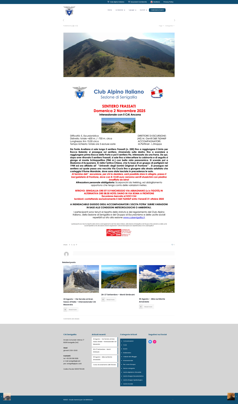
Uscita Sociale (128, 384)
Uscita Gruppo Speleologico (133, 380)
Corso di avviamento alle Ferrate (104, 365)
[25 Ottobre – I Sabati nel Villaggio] (5, 396)
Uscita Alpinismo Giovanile (132, 372)
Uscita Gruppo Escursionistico (133, 376)
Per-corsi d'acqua (129, 364)
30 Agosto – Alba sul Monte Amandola (102, 358)
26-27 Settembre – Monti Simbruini (118, 294)
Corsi (125, 345)
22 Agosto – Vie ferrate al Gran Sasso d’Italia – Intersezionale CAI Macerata (79, 302)
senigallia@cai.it (74, 361)
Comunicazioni (128, 341)
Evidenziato (127, 353)
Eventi (125, 349)
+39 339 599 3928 (72, 358)
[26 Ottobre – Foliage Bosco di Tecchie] (232, 396)
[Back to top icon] (173, 399)
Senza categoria (129, 368)
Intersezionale (128, 360)
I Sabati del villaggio (130, 357)
